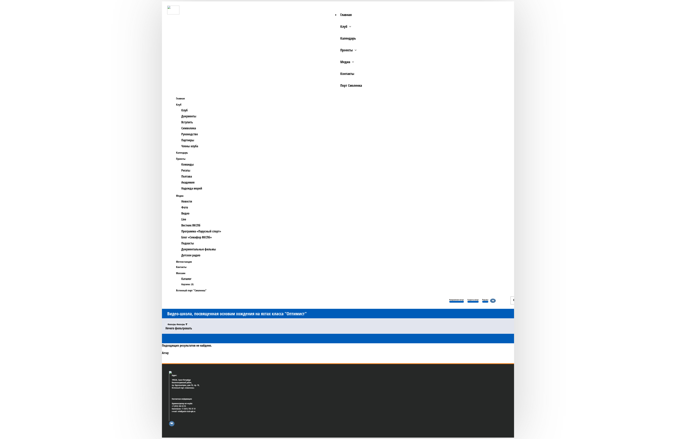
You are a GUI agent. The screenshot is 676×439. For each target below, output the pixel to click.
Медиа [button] (179, 195)
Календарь (348, 38)
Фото (184, 207)
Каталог (186, 279)
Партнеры (187, 140)
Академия (188, 182)
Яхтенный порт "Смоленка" (191, 290)
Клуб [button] (178, 104)
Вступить (187, 122)
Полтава (186, 176)
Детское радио (190, 255)
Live (183, 219)
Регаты (185, 170)
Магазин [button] (180, 273)
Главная (346, 14)
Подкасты (187, 243)
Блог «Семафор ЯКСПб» (196, 237)
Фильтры (177, 324)
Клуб (343, 26)
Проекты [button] (180, 158)
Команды (187, 164)
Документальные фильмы (198, 249)
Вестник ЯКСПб (190, 225)
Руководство (189, 134)
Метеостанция (184, 261)
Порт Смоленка (351, 85)
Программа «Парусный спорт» (201, 231)
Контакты (347, 73)
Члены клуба (189, 146)
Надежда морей (191, 188)
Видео (185, 213)
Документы (188, 116)
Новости (186, 201)
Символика (188, 128)
